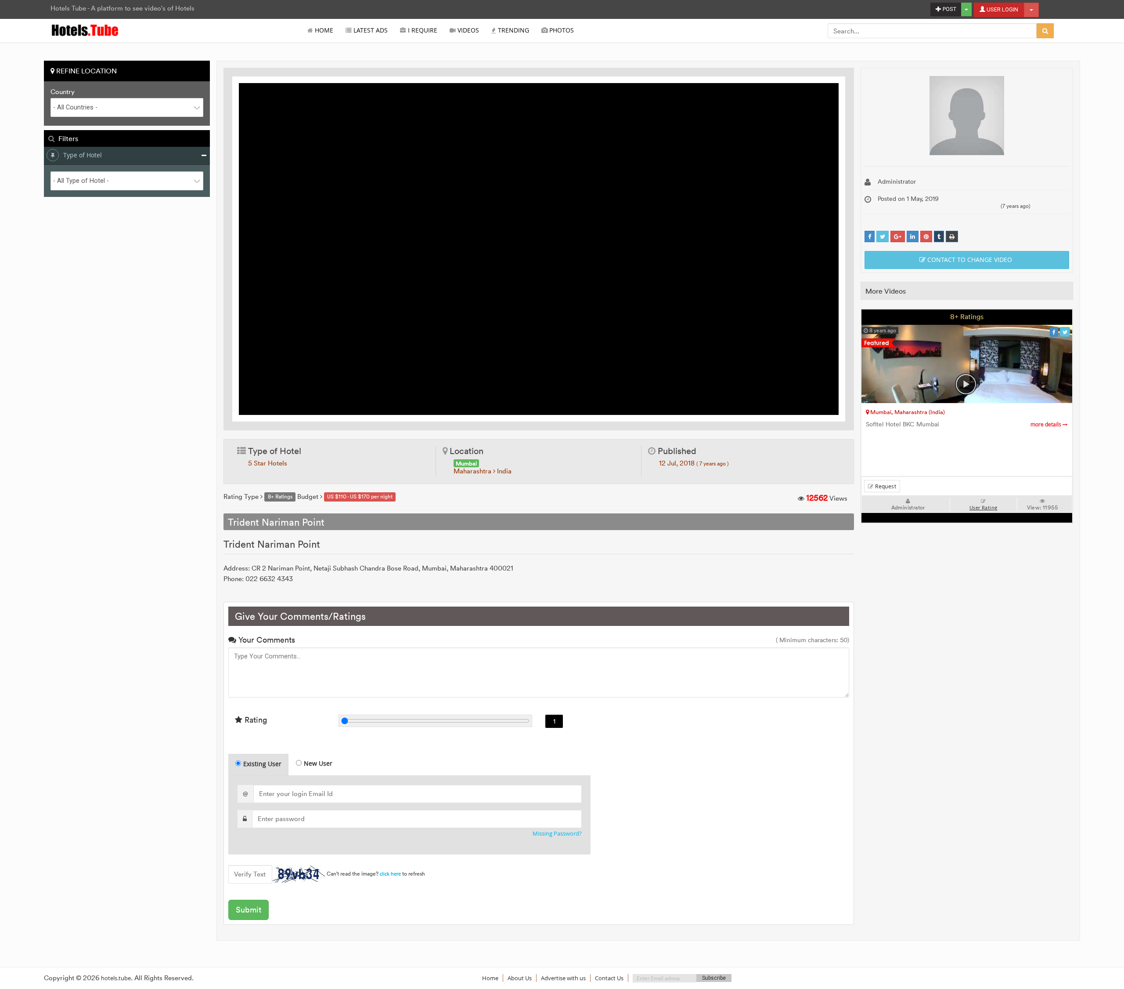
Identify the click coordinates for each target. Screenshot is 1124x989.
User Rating (983, 508)
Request (885, 486)
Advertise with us (563, 978)
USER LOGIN (1001, 9)
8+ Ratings (967, 316)
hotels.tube (116, 978)
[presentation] (258, 765)
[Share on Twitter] (882, 237)
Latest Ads (370, 30)
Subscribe (714, 978)
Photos (561, 30)
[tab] (258, 764)
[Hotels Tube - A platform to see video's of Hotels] (85, 29)
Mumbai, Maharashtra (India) (907, 411)
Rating (254, 720)
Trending (512, 30)
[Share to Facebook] (870, 237)
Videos (467, 30)
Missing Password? (557, 833)
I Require (421, 30)
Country (62, 92)
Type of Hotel (82, 155)
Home (323, 30)
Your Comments (265, 640)
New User (318, 763)
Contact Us (609, 978)
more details (1046, 424)
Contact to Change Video (969, 259)
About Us (520, 978)
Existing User (262, 764)
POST (948, 9)
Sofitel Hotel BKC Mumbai (964, 424)
